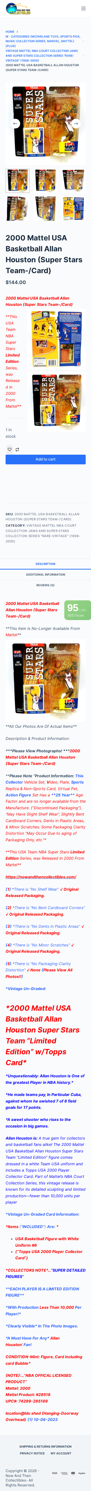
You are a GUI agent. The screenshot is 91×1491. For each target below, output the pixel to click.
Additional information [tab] (45, 574)
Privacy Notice (32, 1453)
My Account (61, 1453)
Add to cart (46, 459)
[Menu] (83, 8)
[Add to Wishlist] (10, 449)
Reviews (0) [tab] (45, 585)
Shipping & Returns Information (45, 1446)
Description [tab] (45, 564)
